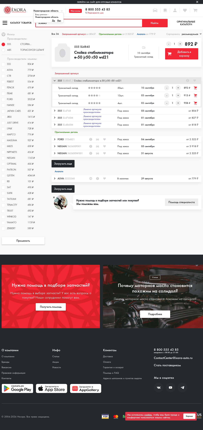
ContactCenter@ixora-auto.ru (173, 358)
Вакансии (6, 367)
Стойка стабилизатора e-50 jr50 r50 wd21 (93, 55)
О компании (8, 356)
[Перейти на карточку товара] (62, 52)
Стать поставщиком (167, 365)
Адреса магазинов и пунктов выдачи (122, 378)
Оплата (107, 362)
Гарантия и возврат (113, 367)
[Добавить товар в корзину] (195, 88)
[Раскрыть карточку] (55, 110)
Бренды (5, 362)
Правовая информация (13, 373)
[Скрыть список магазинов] (55, 80)
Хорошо (189, 416)
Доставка (108, 356)
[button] (126, 80)
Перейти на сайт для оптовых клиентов (99, 2)
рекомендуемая (190, 34)
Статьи (55, 356)
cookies (148, 414)
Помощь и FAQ (111, 373)
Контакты (6, 378)
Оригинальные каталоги (186, 23)
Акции (55, 362)
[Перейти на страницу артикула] (187, 80)
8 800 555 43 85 (97, 9)
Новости (56, 367)
